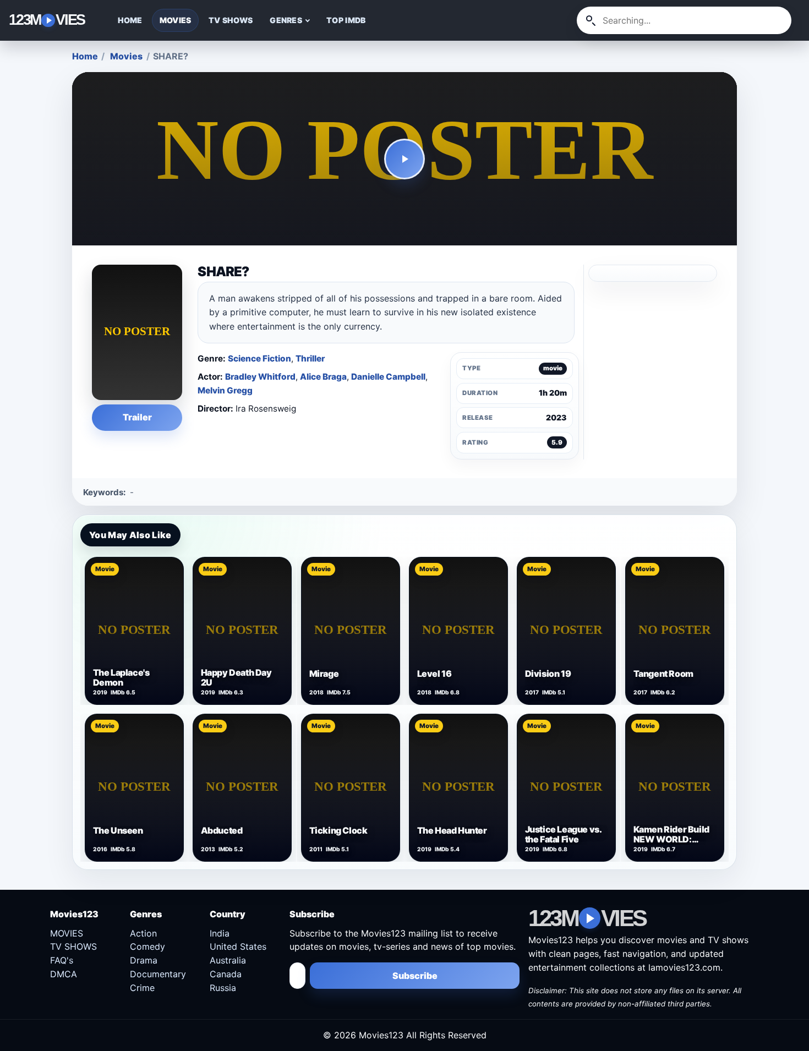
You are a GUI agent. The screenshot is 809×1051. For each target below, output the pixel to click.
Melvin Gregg (225, 390)
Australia (228, 960)
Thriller (310, 358)
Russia (223, 987)
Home (85, 56)
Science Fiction (259, 358)
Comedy (147, 946)
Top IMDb (345, 20)
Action (143, 933)
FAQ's (61, 960)
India (219, 933)
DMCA (63, 973)
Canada (226, 973)
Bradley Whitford (260, 376)
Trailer (137, 417)
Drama (143, 960)
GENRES (286, 20)
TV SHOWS (231, 20)
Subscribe (415, 975)
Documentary (158, 973)
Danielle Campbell (388, 376)
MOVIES (176, 20)
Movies (126, 56)
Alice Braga (323, 376)
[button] (404, 159)
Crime (142, 987)
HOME (130, 20)
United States (238, 946)
